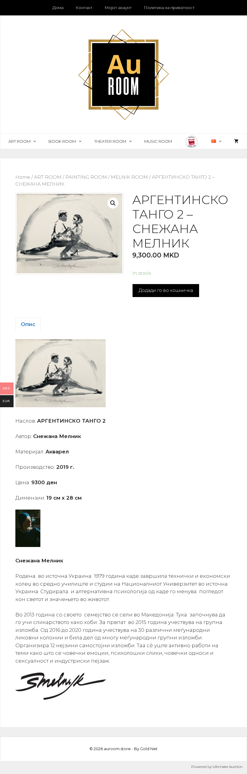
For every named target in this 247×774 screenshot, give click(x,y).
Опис (28, 324)
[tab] (28, 324)
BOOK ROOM (62, 141)
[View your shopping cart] (236, 141)
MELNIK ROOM (129, 177)
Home (22, 177)
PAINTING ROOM (86, 177)
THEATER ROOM (110, 141)
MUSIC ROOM (158, 141)
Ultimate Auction (227, 766)
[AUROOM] (123, 74)
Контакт (84, 7)
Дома (58, 7)
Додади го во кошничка (166, 290)
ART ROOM (19, 141)
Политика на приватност (169, 7)
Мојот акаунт (118, 7)
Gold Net (149, 748)
